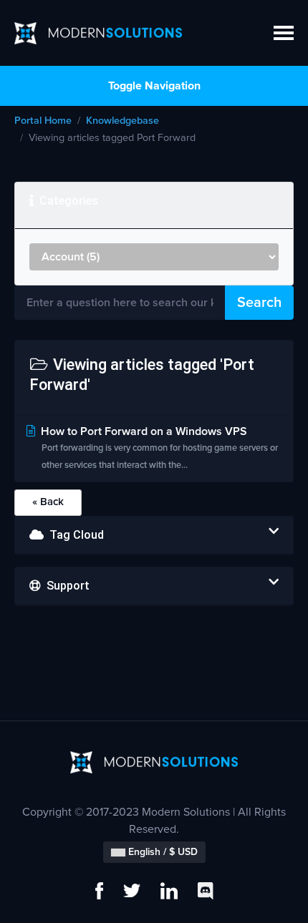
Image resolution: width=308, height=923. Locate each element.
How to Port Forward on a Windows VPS (158, 448)
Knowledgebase (122, 121)
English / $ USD (161, 852)
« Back (48, 502)
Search (259, 303)
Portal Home (43, 121)
